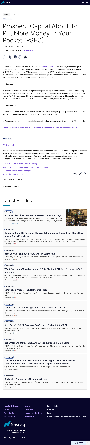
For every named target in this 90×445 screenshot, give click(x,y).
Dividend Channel (48, 67)
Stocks (19, 179)
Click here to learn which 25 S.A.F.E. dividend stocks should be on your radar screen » (40, 128)
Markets (6, 14)
